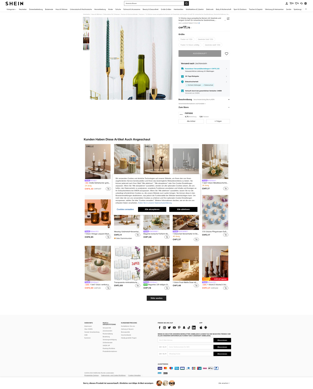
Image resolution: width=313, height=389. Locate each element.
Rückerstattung (108, 334)
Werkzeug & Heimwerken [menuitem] (274, 9)
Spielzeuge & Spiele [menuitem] (301, 9)
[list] (177, 327)
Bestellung (106, 337)
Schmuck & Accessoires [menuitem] (131, 9)
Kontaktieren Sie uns (128, 326)
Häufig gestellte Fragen (129, 338)
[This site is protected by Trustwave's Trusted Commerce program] (159, 373)
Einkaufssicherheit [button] (191, 82)
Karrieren (87, 338)
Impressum (88, 326)
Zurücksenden (107, 331)
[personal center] (286, 3)
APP (200, 323)
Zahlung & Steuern (127, 329)
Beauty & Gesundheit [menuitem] (150, 9)
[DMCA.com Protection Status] (165, 373)
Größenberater (107, 342)
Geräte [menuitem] (288, 9)
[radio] (186, 39)
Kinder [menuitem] (110, 9)
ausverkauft (200, 53)
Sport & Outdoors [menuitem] (240, 9)
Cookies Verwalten (134, 375)
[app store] (201, 329)
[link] (291, 3)
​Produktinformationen (110, 351)
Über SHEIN (88, 329)
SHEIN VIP (106, 345)
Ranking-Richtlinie (109, 348)
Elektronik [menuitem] (209, 9)
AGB (85, 335)
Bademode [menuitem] (49, 9)
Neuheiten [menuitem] (23, 9)
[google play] (205, 329)
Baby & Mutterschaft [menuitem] (223, 9)
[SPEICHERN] (226, 53)
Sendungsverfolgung (110, 340)
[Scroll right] (306, 9)
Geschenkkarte (126, 335)
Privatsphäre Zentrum (91, 375)
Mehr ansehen (156, 298)
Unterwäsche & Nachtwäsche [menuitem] (81, 9)
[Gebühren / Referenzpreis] (191, 28)
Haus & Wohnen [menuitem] (61, 9)
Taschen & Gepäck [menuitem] (256, 9)
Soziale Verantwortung (91, 332)
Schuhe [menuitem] (118, 9)
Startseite (86, 14)
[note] (123, 238)
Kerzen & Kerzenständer (129, 14)
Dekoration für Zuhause (111, 14)
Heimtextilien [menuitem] (178, 9)
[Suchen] (186, 3)
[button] (301, 3)
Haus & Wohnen (96, 14)
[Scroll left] (303, 9)
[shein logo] (14, 3)
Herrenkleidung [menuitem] (100, 9)
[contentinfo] (194, 368)
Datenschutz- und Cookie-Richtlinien (113, 375)
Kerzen (141, 14)
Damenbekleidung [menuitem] (36, 9)
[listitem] (98, 167)
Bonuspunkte (125, 332)
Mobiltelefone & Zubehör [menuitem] (195, 9)
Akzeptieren (163, 364)
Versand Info (107, 328)
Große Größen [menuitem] (166, 9)
